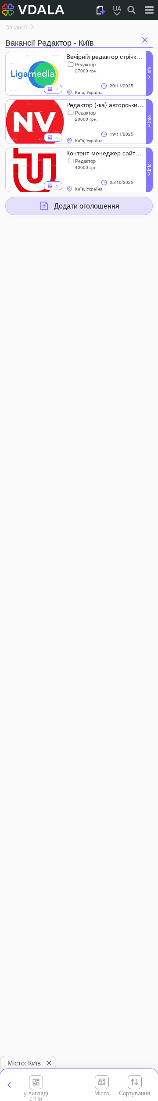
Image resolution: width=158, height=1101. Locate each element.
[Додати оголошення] (101, 10)
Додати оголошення (86, 206)
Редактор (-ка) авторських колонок (105, 104)
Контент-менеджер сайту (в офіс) (105, 152)
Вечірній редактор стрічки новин (105, 56)
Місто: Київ (24, 1062)
